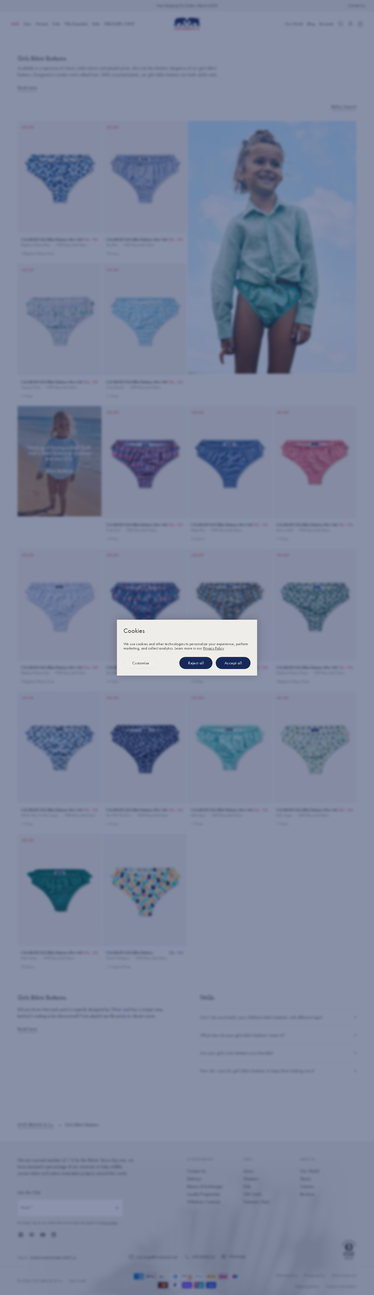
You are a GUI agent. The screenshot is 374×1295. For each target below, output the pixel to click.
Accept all (233, 663)
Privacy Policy (213, 648)
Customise (140, 663)
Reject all (196, 663)
